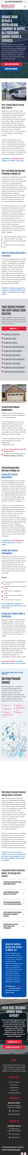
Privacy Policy (14, 1085)
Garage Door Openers (10, 342)
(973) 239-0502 (17, 159)
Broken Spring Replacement (13, 351)
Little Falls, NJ (7, 709)
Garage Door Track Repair (12, 363)
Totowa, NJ (7, 712)
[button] (14, 739)
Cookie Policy (14, 1090)
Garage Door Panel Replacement (14, 359)
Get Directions (16, 1111)
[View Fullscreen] (4, 724)
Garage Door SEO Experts (14, 1150)
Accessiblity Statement (14, 1093)
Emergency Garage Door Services (14, 371)
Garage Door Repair (10, 338)
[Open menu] (25, 6)
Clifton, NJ (7, 705)
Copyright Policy (14, 1087)
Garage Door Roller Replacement (14, 367)
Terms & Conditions (14, 1082)
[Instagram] (25, 1153)
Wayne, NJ (19, 712)
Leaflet (24, 756)
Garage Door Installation (12, 334)
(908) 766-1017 (15, 1137)
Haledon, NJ (19, 705)
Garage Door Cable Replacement (14, 346)
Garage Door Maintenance (12, 355)
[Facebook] (22, 1153)
